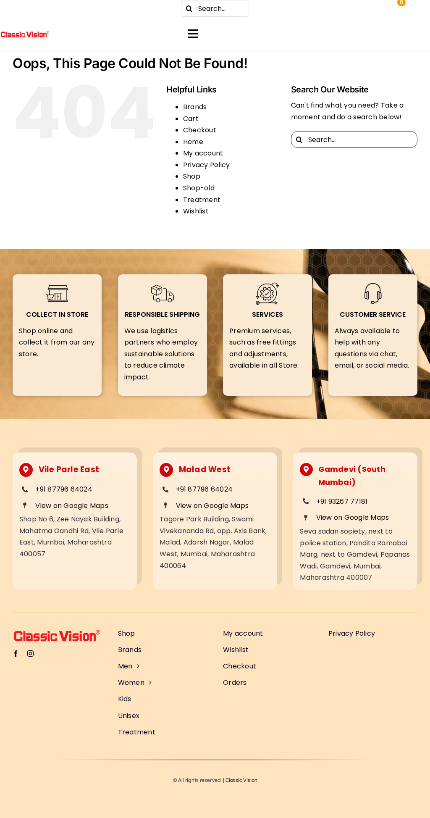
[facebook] (17, 8)
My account (203, 153)
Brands (195, 107)
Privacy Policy (206, 165)
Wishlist (196, 211)
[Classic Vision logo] (25, 34)
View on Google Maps (71, 505)
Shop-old (199, 188)
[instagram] (33, 8)
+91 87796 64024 (63, 489)
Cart (191, 119)
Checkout (199, 130)
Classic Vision (241, 780)
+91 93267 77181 (342, 501)
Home (193, 142)
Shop (191, 176)
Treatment (201, 200)
